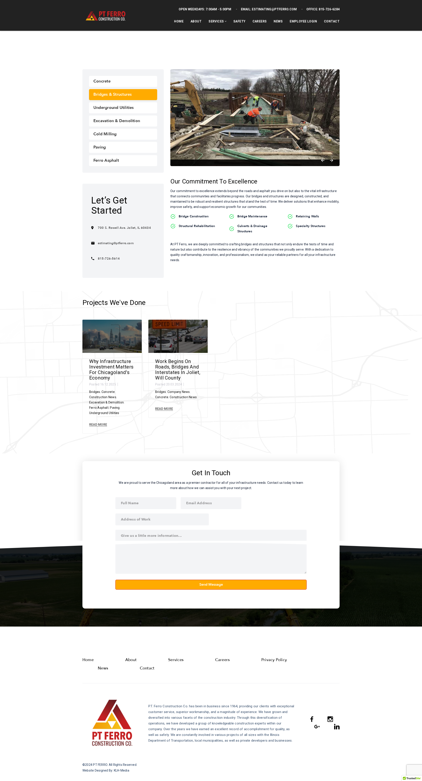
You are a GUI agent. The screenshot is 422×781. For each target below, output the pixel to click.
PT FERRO (100, 764)
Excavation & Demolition (116, 121)
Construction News (102, 397)
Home (179, 21)
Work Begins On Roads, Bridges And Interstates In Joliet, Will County (177, 370)
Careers (260, 21)
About (196, 21)
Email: (246, 9)
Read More (98, 424)
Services (216, 21)
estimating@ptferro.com (274, 9)
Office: (312, 9)
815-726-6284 (329, 9)
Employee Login (303, 21)
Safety (239, 21)
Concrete (102, 81)
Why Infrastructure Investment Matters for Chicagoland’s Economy (111, 370)
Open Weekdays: (192, 9)
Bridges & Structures (112, 94)
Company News (178, 392)
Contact (332, 21)
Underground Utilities (113, 107)
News (278, 21)
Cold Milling (105, 134)
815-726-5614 (109, 259)
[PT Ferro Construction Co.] (104, 15)
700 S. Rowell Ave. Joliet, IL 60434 (124, 228)
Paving (99, 147)
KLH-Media (121, 770)
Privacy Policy (274, 660)
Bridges (94, 392)
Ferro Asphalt (106, 160)
